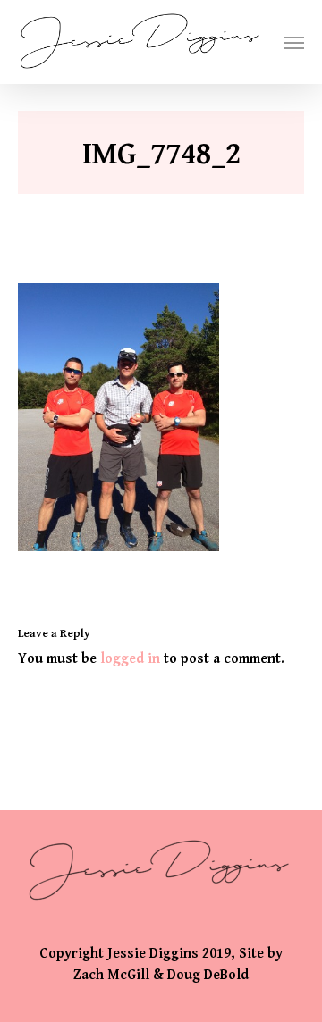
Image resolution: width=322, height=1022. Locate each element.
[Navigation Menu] (294, 42)
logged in (130, 658)
